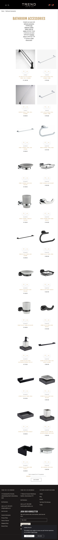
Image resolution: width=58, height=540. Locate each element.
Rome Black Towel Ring (47, 254)
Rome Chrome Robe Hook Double (46, 219)
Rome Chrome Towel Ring (47, 147)
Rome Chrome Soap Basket (47, 183)
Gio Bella (25, 110)
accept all (29, 536)
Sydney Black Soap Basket (25, 431)
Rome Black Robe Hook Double (47, 326)
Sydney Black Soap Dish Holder (46, 397)
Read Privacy (34, 532)
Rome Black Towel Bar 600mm (25, 255)
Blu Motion (25, 181)
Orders (41, 494)
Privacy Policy (4, 518)
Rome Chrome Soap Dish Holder (25, 184)
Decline (40, 536)
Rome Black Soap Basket (47, 289)
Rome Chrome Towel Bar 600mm (25, 148)
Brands (41, 499)
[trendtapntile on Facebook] (21, 529)
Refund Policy (4, 526)
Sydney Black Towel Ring (25, 396)
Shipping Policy (4, 523)
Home (2, 11)
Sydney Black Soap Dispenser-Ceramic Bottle (25, 361)
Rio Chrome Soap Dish (47, 467)
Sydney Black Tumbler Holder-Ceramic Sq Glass (47, 432)
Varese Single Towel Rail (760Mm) (25, 113)
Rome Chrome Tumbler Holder (25, 219)
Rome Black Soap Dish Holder (25, 290)
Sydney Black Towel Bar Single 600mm (47, 361)
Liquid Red (47, 110)
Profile (41, 505)
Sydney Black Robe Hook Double (25, 468)
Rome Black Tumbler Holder (25, 325)
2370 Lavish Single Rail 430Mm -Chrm (47, 113)
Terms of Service (5, 520)
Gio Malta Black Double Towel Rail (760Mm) (25, 77)
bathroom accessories (29, 24)
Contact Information (6, 515)
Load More (36, 479)
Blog (41, 496)
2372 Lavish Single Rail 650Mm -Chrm (47, 77)
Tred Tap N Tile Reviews (45, 502)
